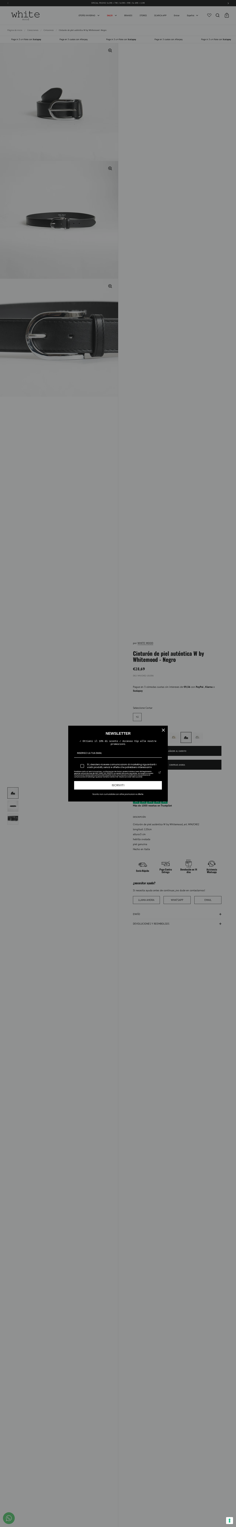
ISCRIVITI (118, 785)
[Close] (163, 730)
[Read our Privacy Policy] (159, 772)
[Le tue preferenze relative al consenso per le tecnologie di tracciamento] (229, 1520)
